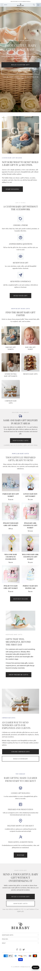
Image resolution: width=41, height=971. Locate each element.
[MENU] (1, 5)
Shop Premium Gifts (18, 674)
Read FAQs (20, 855)
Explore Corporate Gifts (20, 752)
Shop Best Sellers (20, 599)
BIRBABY (17, 966)
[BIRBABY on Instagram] (20, 949)
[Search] (34, 5)
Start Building (12, 189)
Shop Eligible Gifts (20, 440)
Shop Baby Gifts (20, 71)
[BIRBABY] (20, 5)
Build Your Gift (20, 296)
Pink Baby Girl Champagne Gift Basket (30, 525)
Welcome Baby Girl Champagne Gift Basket (30, 556)
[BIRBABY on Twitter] (23, 949)
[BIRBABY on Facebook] (17, 949)
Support (35, 967)
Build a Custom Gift (20, 65)
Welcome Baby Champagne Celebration (10, 556)
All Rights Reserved (25, 966)
